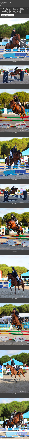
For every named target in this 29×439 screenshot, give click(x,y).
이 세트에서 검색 (8, 15)
